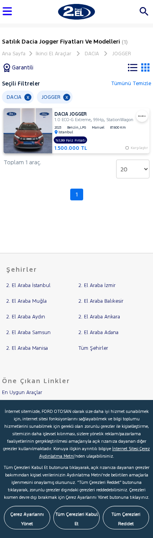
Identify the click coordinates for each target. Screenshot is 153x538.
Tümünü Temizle (131, 83)
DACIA (92, 54)
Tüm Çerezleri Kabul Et (76, 518)
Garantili (21, 67)
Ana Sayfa (14, 54)
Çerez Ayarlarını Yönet (27, 518)
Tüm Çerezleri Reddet (125, 518)
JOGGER (121, 54)
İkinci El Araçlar (53, 54)
